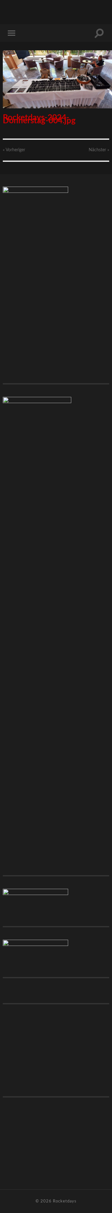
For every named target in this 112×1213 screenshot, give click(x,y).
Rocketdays (65, 1201)
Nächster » (99, 150)
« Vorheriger (14, 150)
